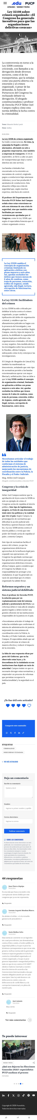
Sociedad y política (23, 7)
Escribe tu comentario (12, 784)
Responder (8, 903)
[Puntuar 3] (18, 706)
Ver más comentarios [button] (15, 1020)
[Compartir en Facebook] (15, 732)
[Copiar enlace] (23, 732)
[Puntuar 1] (8, 706)
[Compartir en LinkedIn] (19, 732)
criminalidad (9, 748)
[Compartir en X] (11, 732)
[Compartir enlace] (33, 1062)
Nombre (7, 804)
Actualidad (11, 7)
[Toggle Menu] (5, 3)
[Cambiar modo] (29, 1117)
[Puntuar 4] (24, 706)
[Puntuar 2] (13, 706)
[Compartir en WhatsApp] (6, 732)
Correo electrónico (11, 817)
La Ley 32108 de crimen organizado (17, 139)
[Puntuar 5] (29, 706)
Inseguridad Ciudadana (13, 752)
